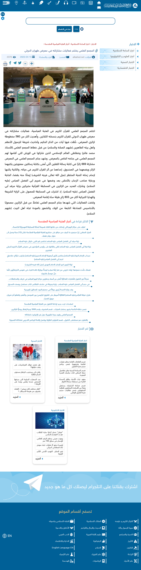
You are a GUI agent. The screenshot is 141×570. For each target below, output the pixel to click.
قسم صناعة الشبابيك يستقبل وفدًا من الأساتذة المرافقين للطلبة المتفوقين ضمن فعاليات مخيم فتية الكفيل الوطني (72, 389)
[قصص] (99, 8)
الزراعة (130, 554)
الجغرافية (97, 541)
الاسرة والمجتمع (126, 534)
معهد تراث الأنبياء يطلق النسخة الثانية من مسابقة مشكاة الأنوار (72, 380)
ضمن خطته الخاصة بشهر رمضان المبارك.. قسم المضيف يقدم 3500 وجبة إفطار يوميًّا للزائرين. (48, 309)
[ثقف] (8, 3)
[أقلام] (58, 3)
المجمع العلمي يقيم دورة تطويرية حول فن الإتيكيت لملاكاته (49, 315)
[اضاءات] (16, 3)
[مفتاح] (49, 3)
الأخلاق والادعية (62, 528)
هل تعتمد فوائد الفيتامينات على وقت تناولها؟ (27, 366)
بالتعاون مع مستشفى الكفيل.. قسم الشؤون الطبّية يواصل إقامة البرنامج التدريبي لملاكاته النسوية (49, 320)
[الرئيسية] (99, 3)
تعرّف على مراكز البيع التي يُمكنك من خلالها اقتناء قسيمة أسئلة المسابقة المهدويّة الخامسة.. (48, 227)
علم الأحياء (128, 561)
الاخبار (132, 44)
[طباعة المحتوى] (5, 63)
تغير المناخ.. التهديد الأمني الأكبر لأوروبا (50, 452)
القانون (130, 548)
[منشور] (25, 3)
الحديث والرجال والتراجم (91, 528)
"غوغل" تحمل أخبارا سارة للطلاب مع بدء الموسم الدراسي (50, 433)
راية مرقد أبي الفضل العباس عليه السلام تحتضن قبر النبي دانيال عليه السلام (48, 241)
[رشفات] (41, 3)
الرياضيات (97, 561)
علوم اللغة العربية (93, 534)
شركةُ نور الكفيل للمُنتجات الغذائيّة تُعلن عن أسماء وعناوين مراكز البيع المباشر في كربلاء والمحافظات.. (49, 279)
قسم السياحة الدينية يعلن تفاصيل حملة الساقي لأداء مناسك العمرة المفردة (72, 372)
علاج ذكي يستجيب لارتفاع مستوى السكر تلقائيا (27, 373)
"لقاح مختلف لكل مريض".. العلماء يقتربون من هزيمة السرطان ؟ (27, 390)
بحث (76, 29)
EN (2, 14)
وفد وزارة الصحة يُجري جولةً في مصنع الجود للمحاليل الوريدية (48, 290)
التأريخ (130, 541)
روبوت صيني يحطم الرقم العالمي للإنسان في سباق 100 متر (50, 440)
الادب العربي (64, 534)
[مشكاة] (33, 3)
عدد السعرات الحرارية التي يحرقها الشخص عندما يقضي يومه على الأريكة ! (27, 381)
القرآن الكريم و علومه (124, 521)
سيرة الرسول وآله (125, 528)
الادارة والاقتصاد (62, 541)
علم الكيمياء (64, 554)
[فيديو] (74, 3)
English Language (61, 548)
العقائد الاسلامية (94, 521)
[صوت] (66, 3)
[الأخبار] (91, 3)
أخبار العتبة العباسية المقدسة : (56, 44)
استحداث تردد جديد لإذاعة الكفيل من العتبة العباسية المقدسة (48, 304)
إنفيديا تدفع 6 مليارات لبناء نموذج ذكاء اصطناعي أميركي (50, 446)
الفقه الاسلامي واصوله (59, 521)
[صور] (82, 3)
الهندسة (65, 561)
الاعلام (98, 548)
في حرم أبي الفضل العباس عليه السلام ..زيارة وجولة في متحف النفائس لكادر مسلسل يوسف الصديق (49, 284)
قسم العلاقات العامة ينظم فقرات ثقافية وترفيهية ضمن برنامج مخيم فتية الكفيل (72, 364)
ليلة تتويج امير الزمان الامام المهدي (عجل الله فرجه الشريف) (48, 265)
